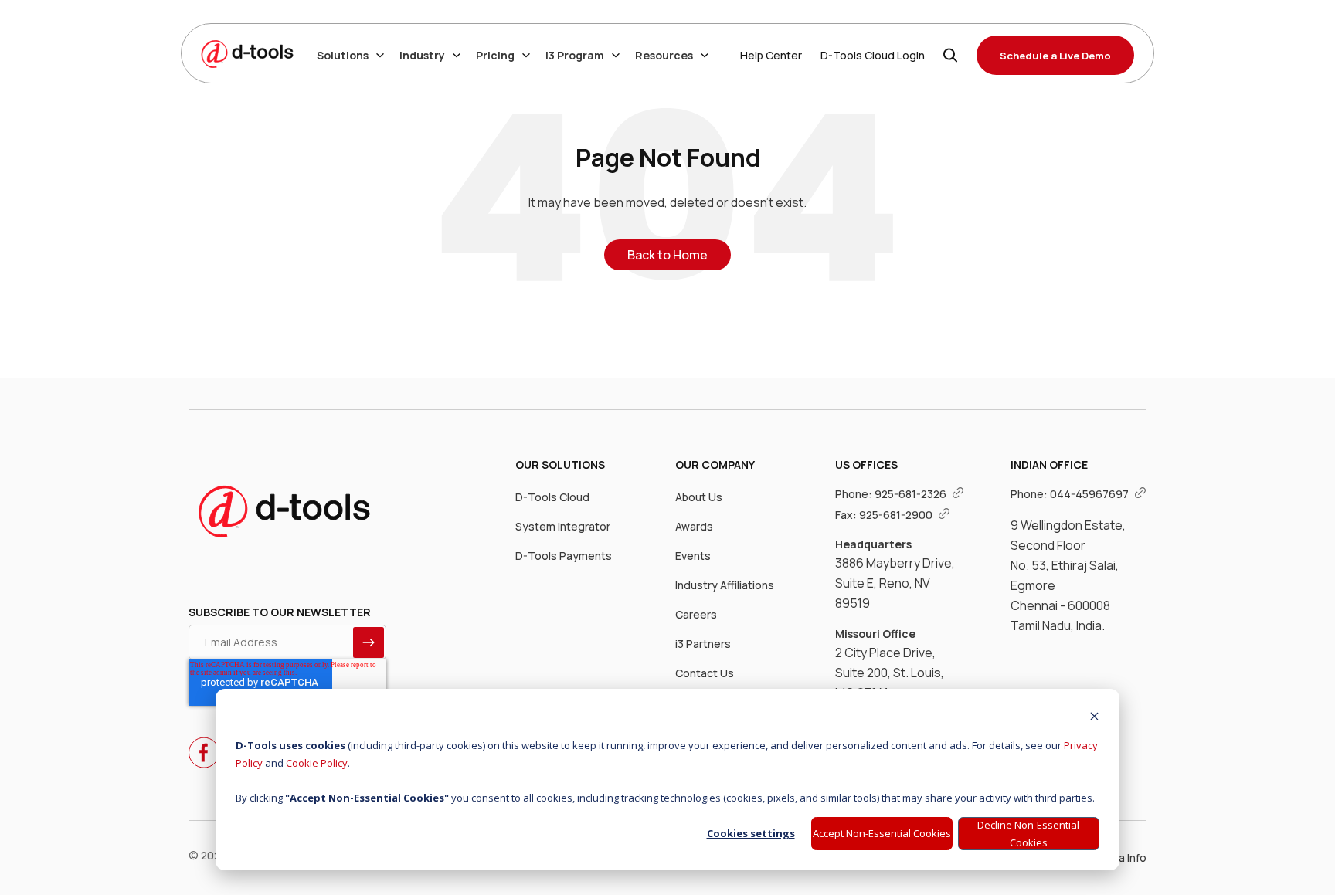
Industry (422, 55)
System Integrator (562, 526)
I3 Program (574, 55)
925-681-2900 (897, 514)
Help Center (771, 55)
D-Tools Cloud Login (872, 55)
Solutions (343, 55)
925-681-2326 (912, 493)
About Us (698, 497)
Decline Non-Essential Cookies (1028, 833)
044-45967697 (1090, 493)
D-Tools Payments (563, 555)
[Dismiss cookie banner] (1094, 718)
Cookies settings (751, 833)
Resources (664, 55)
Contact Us (704, 673)
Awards (694, 526)
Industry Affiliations (724, 585)
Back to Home (667, 254)
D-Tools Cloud (552, 497)
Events (693, 555)
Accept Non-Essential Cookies (882, 833)
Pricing (495, 55)
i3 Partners (703, 643)
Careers (696, 614)
